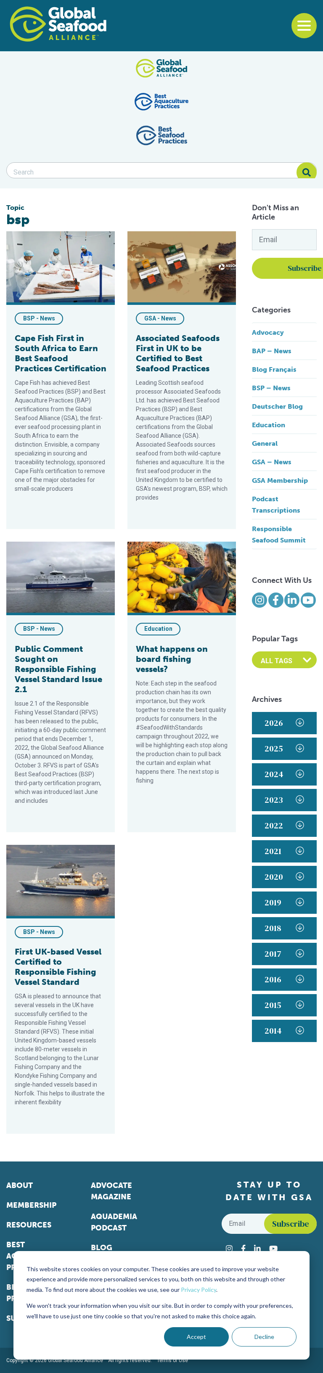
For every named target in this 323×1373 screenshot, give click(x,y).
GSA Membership (280, 480)
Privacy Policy (198, 1289)
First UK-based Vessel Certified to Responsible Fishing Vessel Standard (58, 967)
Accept (196, 1336)
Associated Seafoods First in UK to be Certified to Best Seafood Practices (178, 353)
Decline (264, 1336)
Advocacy (268, 332)
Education (158, 628)
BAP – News (271, 351)
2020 (274, 877)
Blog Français (274, 369)
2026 (274, 723)
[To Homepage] (58, 24)
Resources (28, 1225)
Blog (101, 1247)
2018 (273, 928)
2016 (273, 979)
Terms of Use (172, 1360)
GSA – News (271, 462)
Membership (31, 1205)
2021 (273, 851)
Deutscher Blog (277, 406)
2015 (273, 1005)
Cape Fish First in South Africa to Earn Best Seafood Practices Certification (60, 353)
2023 (274, 800)
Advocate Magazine (111, 1191)
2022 (274, 825)
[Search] (307, 172)
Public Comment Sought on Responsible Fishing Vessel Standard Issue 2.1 (58, 669)
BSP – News (271, 388)
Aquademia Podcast (114, 1222)
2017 (273, 954)
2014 (273, 1031)
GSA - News (160, 318)
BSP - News (39, 318)
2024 (274, 774)
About (19, 1185)
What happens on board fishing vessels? (172, 659)
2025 (274, 748)
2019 (273, 902)
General (265, 443)
